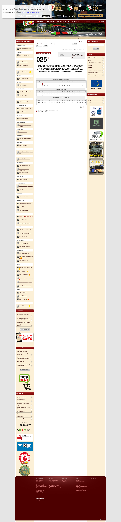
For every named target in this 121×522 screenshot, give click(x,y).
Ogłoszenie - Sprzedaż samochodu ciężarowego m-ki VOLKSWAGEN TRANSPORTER (23, 359)
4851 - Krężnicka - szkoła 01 (25, 285)
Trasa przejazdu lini (23, 41)
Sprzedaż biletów (20, 416)
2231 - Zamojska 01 (23, 145)
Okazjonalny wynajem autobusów (55, 487)
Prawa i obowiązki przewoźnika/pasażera (22, 400)
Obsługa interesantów (22, 414)
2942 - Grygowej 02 (23, 62)
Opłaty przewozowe (21, 397)
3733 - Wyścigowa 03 (23, 179)
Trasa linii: (80, 43)
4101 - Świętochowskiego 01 (25, 203)
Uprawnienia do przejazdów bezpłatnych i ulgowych (23, 404)
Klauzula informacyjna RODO (81, 490)
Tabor (89, 100)
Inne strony (65, 478)
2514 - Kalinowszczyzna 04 (25, 108)
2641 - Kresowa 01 (23, 95)
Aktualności (64, 481)
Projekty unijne (78, 38)
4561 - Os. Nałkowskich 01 (25, 233)
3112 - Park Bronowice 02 (24, 159)
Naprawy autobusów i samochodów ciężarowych (54, 485)
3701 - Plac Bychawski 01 (24, 165)
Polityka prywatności (21, 418)
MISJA (89, 60)
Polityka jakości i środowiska (94, 62)
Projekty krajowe (87, 38)
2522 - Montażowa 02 (23, 101)
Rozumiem (46, 16)
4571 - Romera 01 (23, 236)
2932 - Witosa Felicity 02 (24, 65)
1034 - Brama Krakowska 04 (25, 138)
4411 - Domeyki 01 (23, 219)
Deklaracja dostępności (93, 75)
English (102, 22)
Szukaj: (53, 43)
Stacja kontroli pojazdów (53, 480)
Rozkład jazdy (19, 38)
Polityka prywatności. (26, 12)
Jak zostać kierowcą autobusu (81, 489)
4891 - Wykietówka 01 (24, 306)
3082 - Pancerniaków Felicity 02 (26, 48)
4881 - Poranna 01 (23, 299)
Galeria (89, 102)
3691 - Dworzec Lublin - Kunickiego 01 (24, 169)
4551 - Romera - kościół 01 (25, 229)
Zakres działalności (92, 57)
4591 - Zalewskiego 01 (24, 253)
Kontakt (65, 38)
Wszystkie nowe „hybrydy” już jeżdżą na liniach (24, 364)
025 (41, 59)
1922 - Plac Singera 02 (24, 118)
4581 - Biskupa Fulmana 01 (25, 246)
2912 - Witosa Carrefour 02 (25, 78)
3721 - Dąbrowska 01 (23, 172)
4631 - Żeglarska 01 (23, 260)
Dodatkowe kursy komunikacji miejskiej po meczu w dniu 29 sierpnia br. (23, 324)
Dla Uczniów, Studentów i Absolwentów (80, 482)
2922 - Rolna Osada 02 (24, 72)
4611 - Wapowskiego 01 (24, 243)
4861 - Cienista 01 (23, 292)
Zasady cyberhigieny (93, 72)
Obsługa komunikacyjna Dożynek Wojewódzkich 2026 (23, 319)
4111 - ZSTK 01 (22, 206)
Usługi (44, 38)
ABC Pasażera (28, 38)
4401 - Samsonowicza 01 (24, 223)
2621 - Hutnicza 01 (23, 85)
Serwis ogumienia (52, 486)
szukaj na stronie (93, 41)
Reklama (37, 38)
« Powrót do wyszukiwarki (42, 43)
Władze (90, 65)
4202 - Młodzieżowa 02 (24, 196)
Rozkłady (64, 480)
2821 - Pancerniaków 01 (24, 55)
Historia (90, 97)
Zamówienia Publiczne (55, 38)
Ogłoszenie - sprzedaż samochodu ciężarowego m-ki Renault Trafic (23, 353)
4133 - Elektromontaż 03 (26, 216)
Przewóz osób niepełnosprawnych (52, 482)
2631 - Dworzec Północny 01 (25, 91)
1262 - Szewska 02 (23, 132)
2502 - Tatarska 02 (23, 111)
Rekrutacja (78, 480)
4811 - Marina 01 (23, 271)
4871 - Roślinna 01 (23, 296)
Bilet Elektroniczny (21, 411)
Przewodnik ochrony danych (94, 70)
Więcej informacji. (36, 12)
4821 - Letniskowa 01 (24, 274)
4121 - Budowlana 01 (23, 210)
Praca (70, 38)
